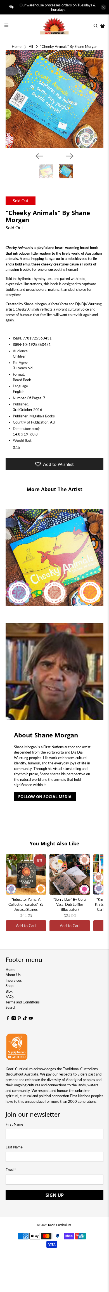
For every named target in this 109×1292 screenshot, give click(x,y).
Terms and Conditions (23, 1002)
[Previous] (39, 156)
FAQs (10, 996)
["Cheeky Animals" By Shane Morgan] (55, 99)
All (31, 46)
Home (17, 46)
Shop (9, 985)
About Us (13, 975)
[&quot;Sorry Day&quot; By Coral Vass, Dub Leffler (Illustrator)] (69, 874)
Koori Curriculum (59, 1225)
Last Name (14, 1147)
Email (11, 1170)
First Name (14, 1124)
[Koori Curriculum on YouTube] (31, 1019)
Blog (9, 991)
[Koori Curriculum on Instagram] (13, 1019)
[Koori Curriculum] (54, 26)
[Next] (70, 156)
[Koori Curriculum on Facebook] (8, 1019)
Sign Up (55, 1195)
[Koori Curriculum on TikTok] (25, 1019)
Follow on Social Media (45, 796)
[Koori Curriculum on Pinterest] (19, 1019)
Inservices (14, 980)
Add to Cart (26, 925)
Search (11, 1007)
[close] (103, 7)
